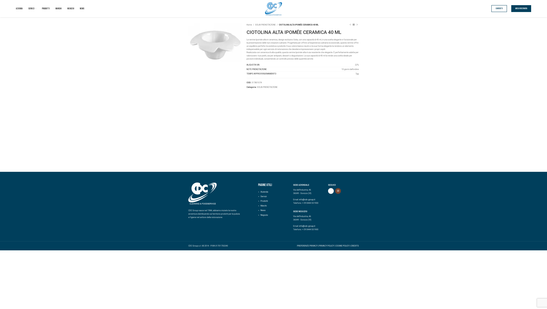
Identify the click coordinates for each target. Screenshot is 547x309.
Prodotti (264, 201)
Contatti (499, 8)
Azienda (264, 192)
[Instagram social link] (338, 191)
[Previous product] (350, 24)
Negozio (264, 215)
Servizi (264, 196)
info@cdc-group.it (307, 199)
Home (249, 25)
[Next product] (357, 24)
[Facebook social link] (331, 191)
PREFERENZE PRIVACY (307, 246)
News (263, 210)
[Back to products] (353, 24)
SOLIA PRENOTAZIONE (265, 25)
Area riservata (521, 8)
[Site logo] (273, 8)
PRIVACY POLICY (326, 246)
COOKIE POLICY (342, 246)
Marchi (264, 206)
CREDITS (355, 246)
